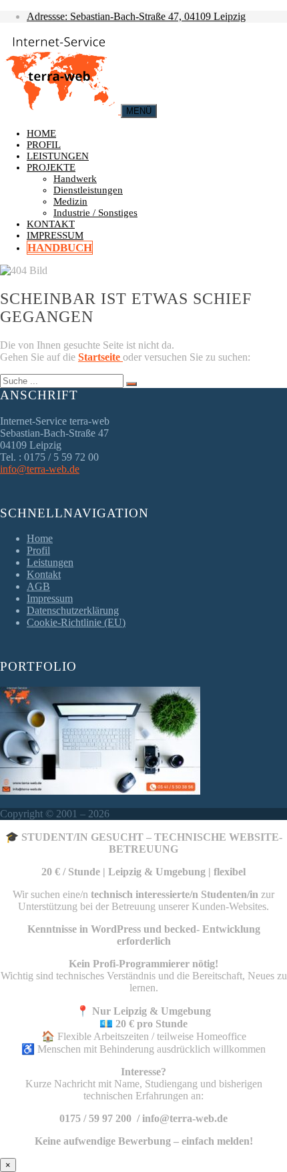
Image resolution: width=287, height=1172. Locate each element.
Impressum (55, 235)
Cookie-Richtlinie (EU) (76, 622)
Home (41, 133)
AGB (38, 586)
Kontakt (51, 224)
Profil (44, 144)
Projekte (51, 167)
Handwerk (75, 178)
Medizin (70, 201)
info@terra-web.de (39, 469)
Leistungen (58, 156)
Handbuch (59, 247)
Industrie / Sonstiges (95, 212)
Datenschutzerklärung (73, 610)
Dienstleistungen (88, 190)
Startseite (100, 357)
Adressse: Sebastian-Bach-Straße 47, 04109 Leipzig (136, 16)
